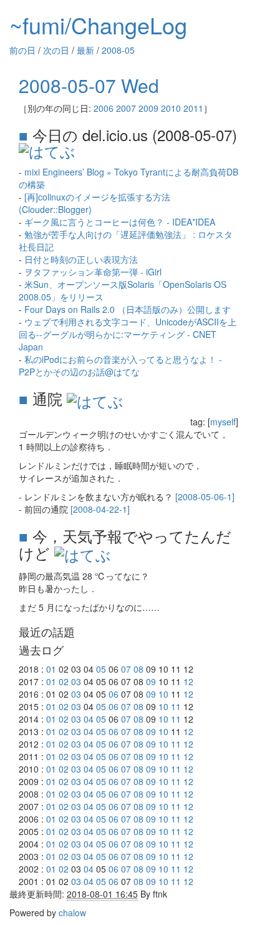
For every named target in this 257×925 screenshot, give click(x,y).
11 (176, 706)
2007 (126, 108)
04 (89, 719)
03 (76, 681)
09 (151, 681)
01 (51, 669)
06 (114, 694)
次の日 (56, 50)
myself (223, 421)
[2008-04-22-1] (100, 509)
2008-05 (118, 50)
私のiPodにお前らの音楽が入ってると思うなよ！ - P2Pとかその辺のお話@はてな (120, 365)
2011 (193, 108)
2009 (148, 108)
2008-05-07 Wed (89, 85)
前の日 (22, 50)
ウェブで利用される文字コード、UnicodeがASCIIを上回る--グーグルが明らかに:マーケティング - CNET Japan (127, 334)
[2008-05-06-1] (205, 496)
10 (163, 694)
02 (64, 681)
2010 (171, 108)
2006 (104, 108)
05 (101, 669)
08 (138, 669)
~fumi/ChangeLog (98, 25)
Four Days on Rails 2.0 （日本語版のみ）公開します (127, 309)
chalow (72, 912)
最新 (85, 50)
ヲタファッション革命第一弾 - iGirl (93, 271)
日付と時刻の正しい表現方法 (81, 259)
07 (126, 669)
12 (188, 681)
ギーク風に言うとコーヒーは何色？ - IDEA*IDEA (119, 221)
